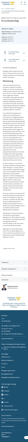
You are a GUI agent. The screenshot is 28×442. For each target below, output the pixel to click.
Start (2, 8)
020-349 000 (7, 331)
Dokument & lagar (9, 8)
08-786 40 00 (7, 321)
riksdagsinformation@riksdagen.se (13, 334)
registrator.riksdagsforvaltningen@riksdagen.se (14, 348)
